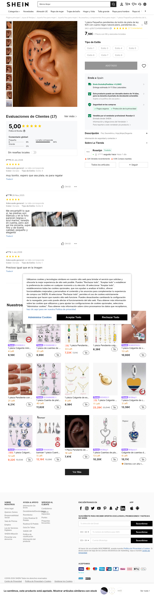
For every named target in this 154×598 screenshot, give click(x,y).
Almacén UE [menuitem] (42, 11)
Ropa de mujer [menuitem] (57, 11)
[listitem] (20, 334)
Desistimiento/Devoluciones (34, 511)
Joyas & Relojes (28, 18)
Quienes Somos (11, 512)
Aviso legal (9, 509)
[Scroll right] (145, 11)
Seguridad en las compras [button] (104, 105)
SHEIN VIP (27, 531)
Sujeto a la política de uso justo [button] (106, 99)
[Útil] (62, 186)
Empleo (8, 525)
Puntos (44, 518)
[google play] (137, 510)
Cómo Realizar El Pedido (30, 519)
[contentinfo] (115, 570)
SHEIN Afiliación (11, 534)
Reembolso (27, 515)
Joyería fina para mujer (46, 18)
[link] (127, 4)
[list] (103, 508)
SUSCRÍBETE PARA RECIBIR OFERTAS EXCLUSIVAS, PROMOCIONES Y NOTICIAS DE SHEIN (114, 517)
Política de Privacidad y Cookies (137, 549)
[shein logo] (18, 4)
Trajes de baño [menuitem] (73, 11)
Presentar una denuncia (10, 538)
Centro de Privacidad (13, 581)
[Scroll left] (142, 11)
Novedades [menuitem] (28, 11)
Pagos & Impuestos (46, 513)
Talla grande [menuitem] (103, 11)
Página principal (13, 18)
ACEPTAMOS (84, 564)
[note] (133, 463)
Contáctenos (47, 509)
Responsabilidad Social (11, 516)
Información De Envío (29, 507)
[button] (140, 4)
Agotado (111, 65)
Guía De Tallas (29, 527)
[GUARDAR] (144, 66)
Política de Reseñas (15, 131)
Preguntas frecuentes (46, 522)
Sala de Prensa (11, 521)
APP (131, 502)
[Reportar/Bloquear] (75, 186)
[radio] (91, 48)
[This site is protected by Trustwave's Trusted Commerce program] (81, 578)
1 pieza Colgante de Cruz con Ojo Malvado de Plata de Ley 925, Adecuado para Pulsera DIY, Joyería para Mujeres (20, 452)
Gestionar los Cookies (63, 581)
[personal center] (121, 4)
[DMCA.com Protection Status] (88, 578)
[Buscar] (113, 4)
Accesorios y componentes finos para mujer (97, 18)
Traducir (9, 179)
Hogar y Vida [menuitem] (89, 11)
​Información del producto (29, 540)
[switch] (34, 152)
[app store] (132, 510)
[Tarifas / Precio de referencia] (94, 34)
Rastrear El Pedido (30, 524)
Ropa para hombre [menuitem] (120, 11)
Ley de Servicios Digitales (11, 529)
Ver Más (77, 472)
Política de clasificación (28, 535)
